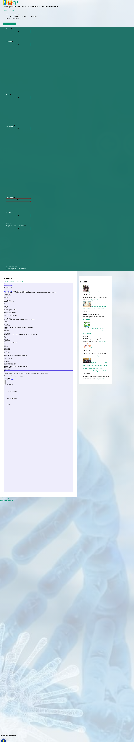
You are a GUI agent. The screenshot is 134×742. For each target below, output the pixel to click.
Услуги (8, 95)
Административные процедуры (16, 269)
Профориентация (11, 267)
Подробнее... (95, 300)
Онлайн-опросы (9, 281)
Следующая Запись (7, 500)
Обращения (9, 197)
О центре (9, 41)
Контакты (9, 224)
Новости (8, 212)
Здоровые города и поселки (15, 226)
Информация (10, 126)
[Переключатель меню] (18, 31)
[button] (12, 29)
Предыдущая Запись (7, 498)
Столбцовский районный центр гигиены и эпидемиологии (30, 7)
